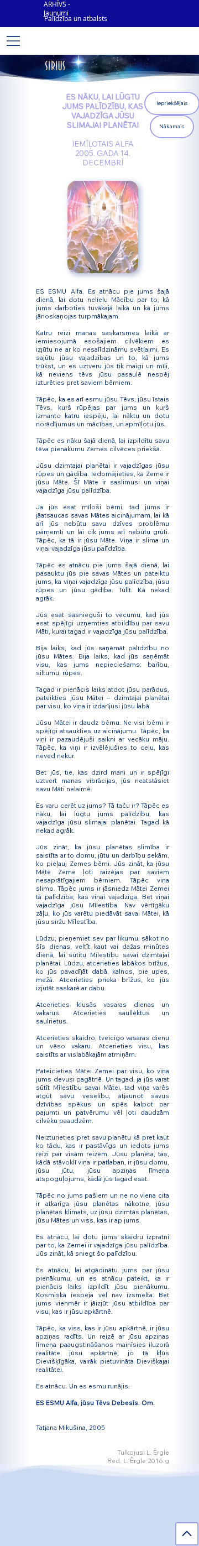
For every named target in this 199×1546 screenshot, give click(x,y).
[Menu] (14, 41)
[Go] (186, 1533)
